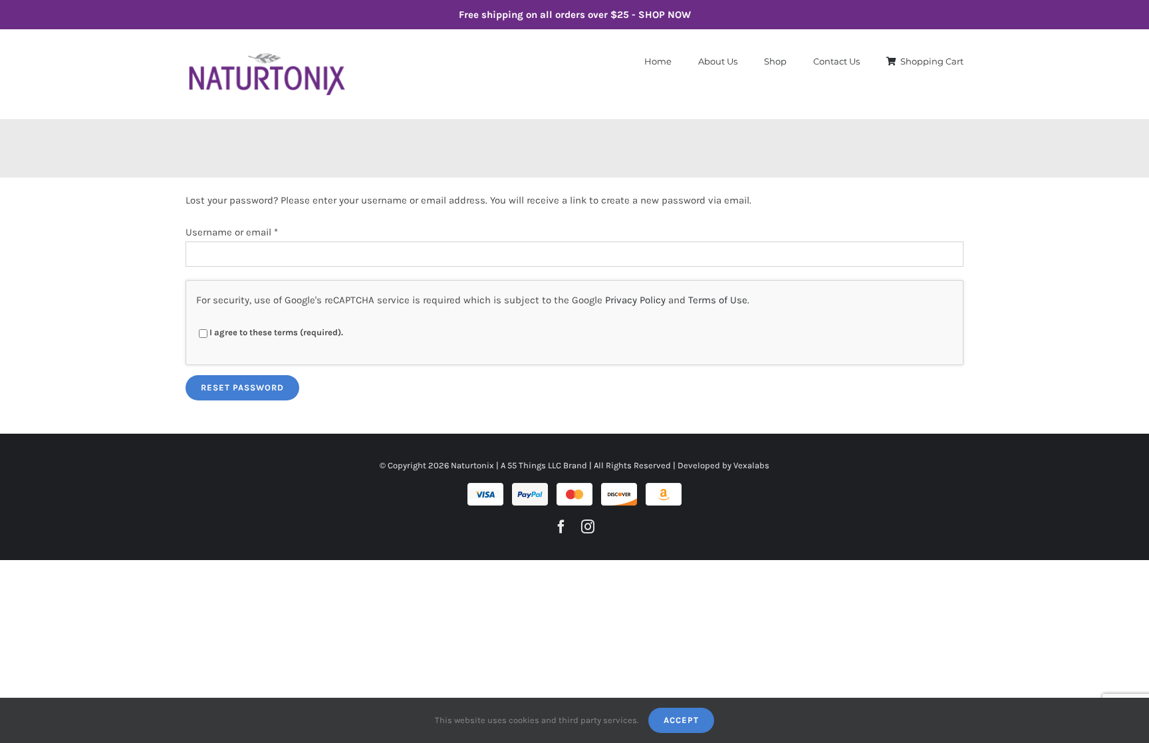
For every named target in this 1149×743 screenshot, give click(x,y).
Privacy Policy (635, 300)
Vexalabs (751, 465)
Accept (681, 720)
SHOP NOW (664, 15)
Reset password (242, 387)
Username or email (232, 232)
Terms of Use (717, 300)
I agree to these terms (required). (276, 332)
